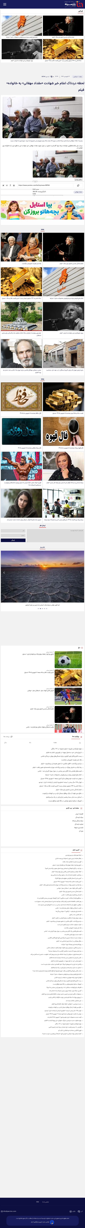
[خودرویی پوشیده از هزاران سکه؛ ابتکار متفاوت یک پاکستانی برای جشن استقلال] (21, 316)
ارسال (13, 540)
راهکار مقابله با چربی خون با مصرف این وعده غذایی (68, 859)
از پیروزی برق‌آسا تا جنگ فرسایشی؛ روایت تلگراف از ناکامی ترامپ (64, 997)
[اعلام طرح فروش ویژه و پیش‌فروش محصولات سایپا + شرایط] (22, 26)
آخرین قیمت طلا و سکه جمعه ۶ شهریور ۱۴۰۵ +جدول (39, 672)
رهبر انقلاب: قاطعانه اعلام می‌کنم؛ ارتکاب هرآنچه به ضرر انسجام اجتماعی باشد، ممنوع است (58, 902)
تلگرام (73, 1211)
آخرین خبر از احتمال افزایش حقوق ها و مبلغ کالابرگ (68, 878)
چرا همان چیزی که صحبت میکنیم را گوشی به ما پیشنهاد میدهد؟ (64, 951)
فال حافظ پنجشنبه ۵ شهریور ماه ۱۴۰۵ (30, 413)
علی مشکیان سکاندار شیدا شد (73, 1001)
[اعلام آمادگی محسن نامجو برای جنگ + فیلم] (63, 26)
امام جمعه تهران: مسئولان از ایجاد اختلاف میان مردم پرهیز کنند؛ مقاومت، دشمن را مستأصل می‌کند (55, 954)
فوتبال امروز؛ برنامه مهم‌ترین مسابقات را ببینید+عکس (67, 978)
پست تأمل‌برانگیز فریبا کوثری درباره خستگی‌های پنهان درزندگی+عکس (61, 756)
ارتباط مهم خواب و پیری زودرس (73, 855)
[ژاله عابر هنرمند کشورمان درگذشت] (21, 247)
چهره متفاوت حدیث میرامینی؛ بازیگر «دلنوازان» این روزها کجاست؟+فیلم (62, 1021)
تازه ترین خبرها (78, 828)
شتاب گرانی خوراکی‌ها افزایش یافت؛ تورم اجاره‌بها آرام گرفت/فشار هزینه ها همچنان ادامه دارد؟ (57, 971)
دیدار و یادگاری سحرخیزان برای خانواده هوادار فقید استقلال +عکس (64, 948)
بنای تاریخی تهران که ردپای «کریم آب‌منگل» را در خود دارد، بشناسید (64, 370)
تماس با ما (45, 1202)
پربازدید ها (75, 736)
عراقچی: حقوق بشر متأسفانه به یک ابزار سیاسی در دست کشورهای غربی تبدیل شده (59, 905)
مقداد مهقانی (78, 192)
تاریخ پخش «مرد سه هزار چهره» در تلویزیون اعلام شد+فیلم (64, 752)
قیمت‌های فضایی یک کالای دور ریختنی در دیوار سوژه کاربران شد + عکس (60, 771)
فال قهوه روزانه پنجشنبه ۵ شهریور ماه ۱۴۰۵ (71, 448)
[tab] (46, 608)
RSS (37, 1202)
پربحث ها (6, 737)
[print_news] (14, 185)
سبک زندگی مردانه (77, 821)
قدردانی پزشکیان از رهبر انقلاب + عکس (71, 895)
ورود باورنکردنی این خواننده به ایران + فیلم (22, 61)
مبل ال (81, 831)
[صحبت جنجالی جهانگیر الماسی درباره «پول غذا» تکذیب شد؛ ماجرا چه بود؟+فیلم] (21, 353)
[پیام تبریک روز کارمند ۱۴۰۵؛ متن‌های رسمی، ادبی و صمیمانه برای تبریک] (63, 503)
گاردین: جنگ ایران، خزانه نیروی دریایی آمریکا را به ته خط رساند (65, 991)
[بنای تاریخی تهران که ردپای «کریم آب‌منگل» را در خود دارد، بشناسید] (63, 353)
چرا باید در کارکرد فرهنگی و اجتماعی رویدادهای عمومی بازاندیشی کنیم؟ (63, 868)
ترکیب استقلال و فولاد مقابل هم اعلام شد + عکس (40, 727)
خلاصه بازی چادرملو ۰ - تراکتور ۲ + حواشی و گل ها (68, 911)
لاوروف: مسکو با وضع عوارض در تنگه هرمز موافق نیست (65, 801)
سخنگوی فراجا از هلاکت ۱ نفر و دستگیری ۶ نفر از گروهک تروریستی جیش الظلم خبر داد (59, 898)
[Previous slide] (4, 572)
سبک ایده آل (79, 817)
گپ (82, 1211)
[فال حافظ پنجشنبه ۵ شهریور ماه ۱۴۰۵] (21, 396)
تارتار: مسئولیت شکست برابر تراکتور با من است (69, 925)
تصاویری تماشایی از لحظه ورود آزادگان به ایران (42, 605)
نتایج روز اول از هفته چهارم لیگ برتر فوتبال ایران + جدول (38, 654)
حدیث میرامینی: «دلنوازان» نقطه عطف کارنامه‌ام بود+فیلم (66, 1004)
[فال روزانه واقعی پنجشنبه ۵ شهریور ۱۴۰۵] (21, 431)
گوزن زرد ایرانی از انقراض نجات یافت (72, 862)
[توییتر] (3, 185)
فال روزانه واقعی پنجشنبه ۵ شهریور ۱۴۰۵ (29, 448)
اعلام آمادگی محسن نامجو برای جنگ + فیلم (63, 37)
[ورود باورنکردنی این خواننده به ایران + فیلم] (22, 49)
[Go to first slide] (81, 572)
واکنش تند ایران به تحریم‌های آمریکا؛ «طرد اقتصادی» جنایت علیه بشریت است (61, 964)
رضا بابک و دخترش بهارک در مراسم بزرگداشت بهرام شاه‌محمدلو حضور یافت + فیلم (57, 767)
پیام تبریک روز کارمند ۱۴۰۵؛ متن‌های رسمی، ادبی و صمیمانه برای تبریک (63, 520)
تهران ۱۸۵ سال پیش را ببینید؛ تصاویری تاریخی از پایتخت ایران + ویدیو (60, 782)
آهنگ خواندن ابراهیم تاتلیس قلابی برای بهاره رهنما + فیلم (66, 872)
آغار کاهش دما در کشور (75, 915)
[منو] (5, 4)
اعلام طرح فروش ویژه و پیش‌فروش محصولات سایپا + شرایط (21, 37)
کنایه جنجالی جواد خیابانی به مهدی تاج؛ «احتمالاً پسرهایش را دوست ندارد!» (61, 1034)
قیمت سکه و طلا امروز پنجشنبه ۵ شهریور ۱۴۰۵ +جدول (68, 413)
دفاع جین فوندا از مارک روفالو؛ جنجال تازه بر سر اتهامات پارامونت (62, 793)
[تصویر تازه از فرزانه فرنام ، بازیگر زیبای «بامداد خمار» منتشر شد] (21, 503)
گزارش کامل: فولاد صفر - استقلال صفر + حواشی (40, 691)
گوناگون (80, 11)
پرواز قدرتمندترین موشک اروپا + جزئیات (71, 945)
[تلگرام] (7, 185)
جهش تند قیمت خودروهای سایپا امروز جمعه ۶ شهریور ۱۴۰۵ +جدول (61, 778)
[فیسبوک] (10, 185)
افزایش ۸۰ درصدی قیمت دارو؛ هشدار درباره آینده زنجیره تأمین (65, 1027)
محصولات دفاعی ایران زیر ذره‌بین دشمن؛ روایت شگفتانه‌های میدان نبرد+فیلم (61, 994)
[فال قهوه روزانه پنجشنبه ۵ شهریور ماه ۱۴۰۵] (63, 431)
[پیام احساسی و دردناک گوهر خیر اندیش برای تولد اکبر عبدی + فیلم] (63, 466)
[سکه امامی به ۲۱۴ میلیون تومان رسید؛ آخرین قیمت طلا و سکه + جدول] (63, 49)
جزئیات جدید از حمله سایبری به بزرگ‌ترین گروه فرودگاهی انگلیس (64, 938)
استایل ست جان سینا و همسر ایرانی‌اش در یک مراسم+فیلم (64, 797)
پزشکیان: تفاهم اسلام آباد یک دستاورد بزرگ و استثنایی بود (66, 875)
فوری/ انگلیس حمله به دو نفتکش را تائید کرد (69, 1031)
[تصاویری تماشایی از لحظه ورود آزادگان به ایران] (42, 577)
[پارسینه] (72, 4)
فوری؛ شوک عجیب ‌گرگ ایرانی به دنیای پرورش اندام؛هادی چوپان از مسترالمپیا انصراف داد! (22, 484)
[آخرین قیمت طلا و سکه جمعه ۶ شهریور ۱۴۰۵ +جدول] (68, 678)
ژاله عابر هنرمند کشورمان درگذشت (31, 264)
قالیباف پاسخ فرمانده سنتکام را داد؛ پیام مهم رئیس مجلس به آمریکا (64, 988)
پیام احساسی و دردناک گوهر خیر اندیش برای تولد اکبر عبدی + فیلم (65, 483)
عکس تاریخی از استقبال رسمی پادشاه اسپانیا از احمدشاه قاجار (65, 958)
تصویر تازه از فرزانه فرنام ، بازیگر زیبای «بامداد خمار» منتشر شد (24, 520)
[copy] (78, 185)
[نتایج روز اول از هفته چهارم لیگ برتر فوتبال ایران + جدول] (68, 659)
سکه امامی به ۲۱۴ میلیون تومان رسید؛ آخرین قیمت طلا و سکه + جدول (63, 61)
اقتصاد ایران (79, 814)
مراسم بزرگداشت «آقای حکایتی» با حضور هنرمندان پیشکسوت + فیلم (61, 764)
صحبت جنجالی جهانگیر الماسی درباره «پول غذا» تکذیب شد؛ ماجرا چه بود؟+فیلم (22, 371)
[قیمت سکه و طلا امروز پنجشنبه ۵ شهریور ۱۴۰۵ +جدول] (63, 396)
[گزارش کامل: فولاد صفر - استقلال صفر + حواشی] (68, 696)
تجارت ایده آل (79, 824)
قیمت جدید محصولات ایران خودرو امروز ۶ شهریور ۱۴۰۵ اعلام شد (64, 1017)
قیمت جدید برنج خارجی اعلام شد (72, 935)
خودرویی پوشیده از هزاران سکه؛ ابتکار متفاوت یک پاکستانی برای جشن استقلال (21, 334)
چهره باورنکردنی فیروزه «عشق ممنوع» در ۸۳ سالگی (66, 749)
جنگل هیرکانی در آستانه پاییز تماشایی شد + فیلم (68, 941)
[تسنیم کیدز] (42, 211)
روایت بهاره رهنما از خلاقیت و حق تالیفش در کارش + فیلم (66, 918)
